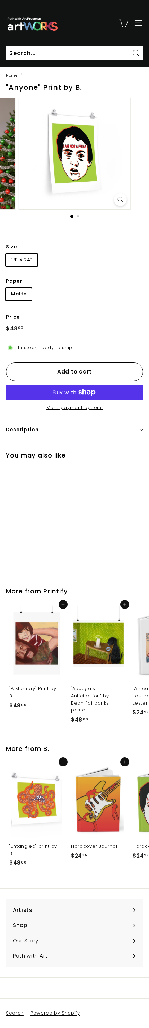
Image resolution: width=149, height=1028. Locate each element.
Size (11, 246)
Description (22, 429)
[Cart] (123, 23)
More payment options (74, 407)
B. (46, 748)
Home (12, 75)
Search (15, 1013)
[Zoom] (120, 199)
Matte (18, 294)
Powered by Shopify (55, 1013)
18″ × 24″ (21, 259)
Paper (14, 280)
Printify (55, 591)
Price (13, 316)
